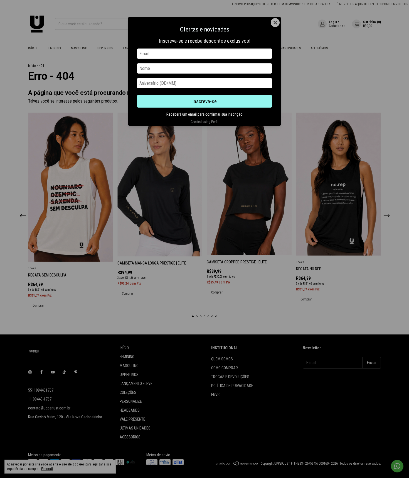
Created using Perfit (204, 122)
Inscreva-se (204, 101)
